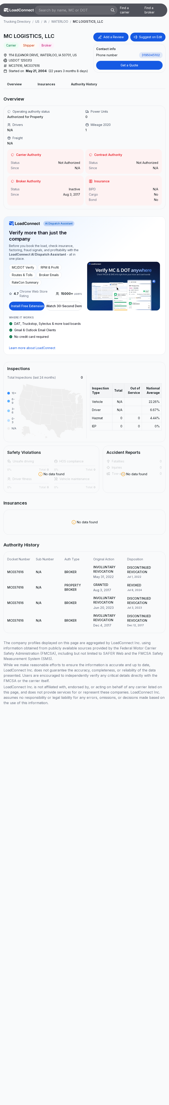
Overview (14, 84)
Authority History (84, 84)
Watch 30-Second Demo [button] (64, 306)
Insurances (46, 84)
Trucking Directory (17, 21)
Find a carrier (124, 10)
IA (45, 21)
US (37, 21)
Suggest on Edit (150, 37)
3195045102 (151, 55)
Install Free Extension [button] (27, 306)
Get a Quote (129, 65)
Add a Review (113, 37)
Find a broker (149, 10)
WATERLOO (59, 21)
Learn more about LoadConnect (32, 348)
